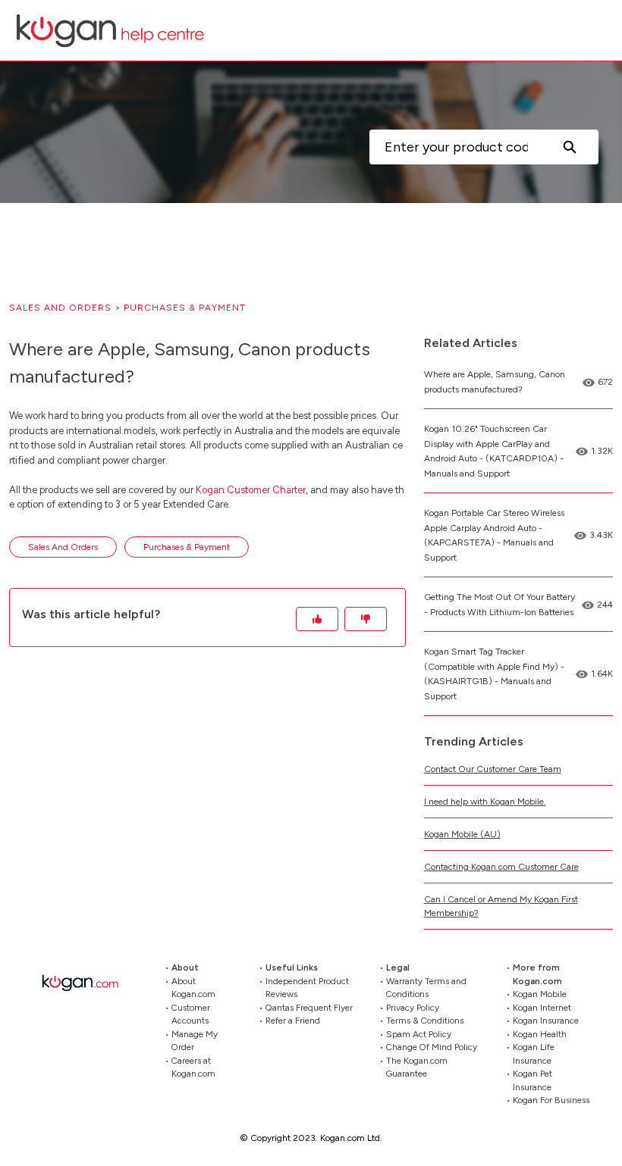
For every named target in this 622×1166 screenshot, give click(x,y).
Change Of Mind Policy (431, 1047)
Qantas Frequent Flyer (309, 1007)
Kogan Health (540, 1034)
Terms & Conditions (424, 1020)
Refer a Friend (292, 1020)
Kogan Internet (542, 1007)
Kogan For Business (551, 1100)
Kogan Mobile (540, 994)
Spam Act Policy (418, 1034)
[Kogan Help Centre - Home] (110, 30)
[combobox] (454, 147)
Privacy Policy (412, 1007)
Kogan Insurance (546, 1020)
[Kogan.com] (88, 982)
